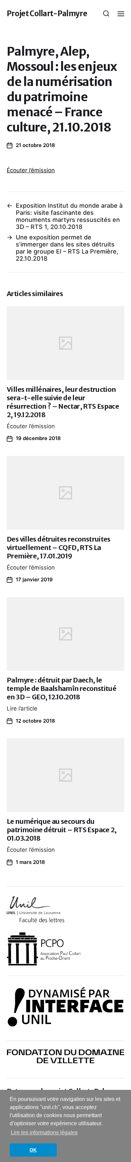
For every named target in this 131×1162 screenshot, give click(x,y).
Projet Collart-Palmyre (47, 13)
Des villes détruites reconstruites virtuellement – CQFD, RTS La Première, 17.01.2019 (59, 547)
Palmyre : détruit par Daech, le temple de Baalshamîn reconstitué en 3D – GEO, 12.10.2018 (61, 688)
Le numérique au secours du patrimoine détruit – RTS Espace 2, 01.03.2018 (62, 829)
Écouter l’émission (31, 170)
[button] (106, 13)
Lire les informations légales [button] (44, 1132)
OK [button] (33, 1150)
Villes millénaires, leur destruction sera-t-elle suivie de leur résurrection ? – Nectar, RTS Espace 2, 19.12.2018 (63, 402)
